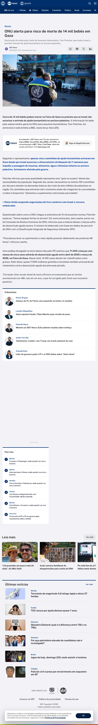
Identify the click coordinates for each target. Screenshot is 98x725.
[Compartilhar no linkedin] (90, 49)
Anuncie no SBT (27, 699)
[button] (20, 558)
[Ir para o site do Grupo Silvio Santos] (45, 691)
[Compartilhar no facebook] (77, 49)
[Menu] (95, 3)
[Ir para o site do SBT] (63, 691)
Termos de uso (71, 699)
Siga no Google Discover (79, 143)
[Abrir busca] (89, 3)
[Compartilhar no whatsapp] (70, 49)
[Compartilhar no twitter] (84, 49)
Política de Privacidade (55, 718)
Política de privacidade (50, 699)
